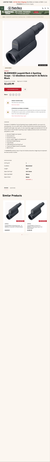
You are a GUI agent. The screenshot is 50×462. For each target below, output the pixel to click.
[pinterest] (16, 95)
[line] (19, 95)
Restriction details (15, 104)
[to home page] (15, 8)
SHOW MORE (28, 179)
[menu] (2, 8)
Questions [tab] (12, 188)
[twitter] (13, 95)
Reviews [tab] (6, 187)
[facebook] (10, 95)
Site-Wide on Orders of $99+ (23, 2)
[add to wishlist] (25, 89)
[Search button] (45, 8)
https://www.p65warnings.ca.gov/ (19, 115)
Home (4, 17)
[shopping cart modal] (48, 8)
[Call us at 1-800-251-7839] (43, 8)
